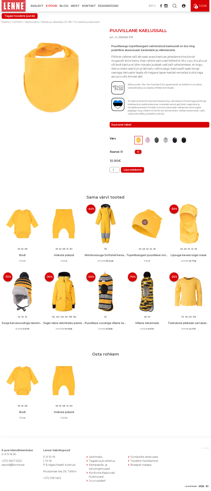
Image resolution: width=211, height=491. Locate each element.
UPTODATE (205, 448)
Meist (75, 5)
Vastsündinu (32, 21)
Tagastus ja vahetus (102, 460)
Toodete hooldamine (144, 460)
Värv (113, 138)
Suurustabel (97, 480)
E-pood (51, 5)
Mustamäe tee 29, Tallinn (59, 471)
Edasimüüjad (108, 5)
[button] (152, 5)
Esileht (6, 21)
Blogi (64, 5)
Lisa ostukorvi (132, 169)
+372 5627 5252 (12, 460)
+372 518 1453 (52, 478)
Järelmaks (95, 456)
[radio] (138, 152)
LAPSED (17, 21)
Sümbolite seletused (144, 456)
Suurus (114, 151)
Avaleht (37, 5)
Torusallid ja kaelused (87, 21)
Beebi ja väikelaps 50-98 (57, 21)
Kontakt (89, 5)
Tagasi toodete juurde (19, 16)
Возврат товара (140, 464)
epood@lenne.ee (13, 464)
